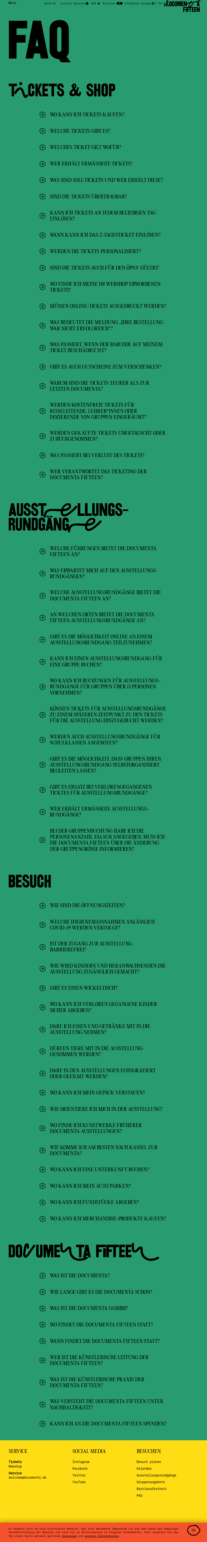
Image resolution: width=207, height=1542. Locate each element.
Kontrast (109, 3)
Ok (193, 1530)
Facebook (80, 1468)
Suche (48, 3)
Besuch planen (149, 1462)
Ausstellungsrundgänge (156, 1475)
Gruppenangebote (151, 1482)
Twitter (79, 1475)
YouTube (79, 1482)
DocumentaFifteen (182, 6)
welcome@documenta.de (27, 1477)
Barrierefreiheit (152, 1489)
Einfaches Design (138, 3)
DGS (93, 3)
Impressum (69, 1535)
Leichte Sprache (72, 3)
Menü (12, 3)
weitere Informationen (102, 1535)
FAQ (139, 1495)
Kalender (144, 1468)
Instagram (81, 1462)
